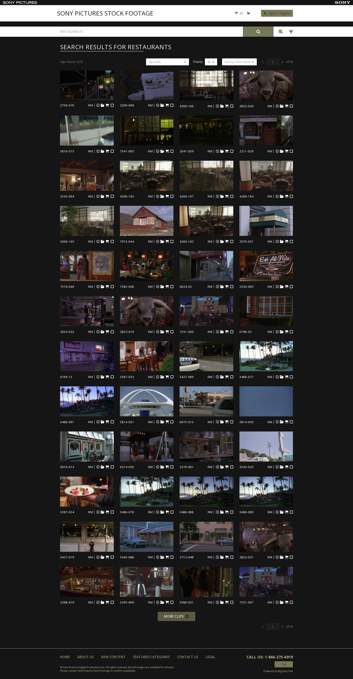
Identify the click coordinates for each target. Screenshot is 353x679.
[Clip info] (98, 105)
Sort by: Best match (238, 62)
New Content (113, 657)
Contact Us (187, 657)
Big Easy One (285, 671)
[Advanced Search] (280, 32)
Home (65, 657)
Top (283, 664)
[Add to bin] (102, 105)
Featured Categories (151, 657)
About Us (85, 657)
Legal (210, 657)
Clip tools (155, 62)
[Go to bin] (249, 13)
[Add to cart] (107, 105)
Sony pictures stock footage (105, 13)
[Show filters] (290, 32)
